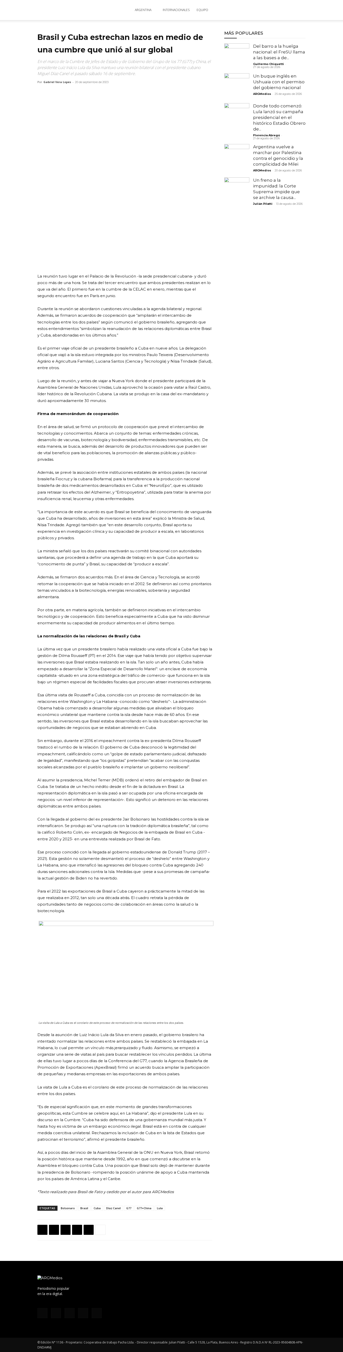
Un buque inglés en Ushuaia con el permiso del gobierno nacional (279, 82)
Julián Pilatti (262, 204)
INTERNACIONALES (176, 10)
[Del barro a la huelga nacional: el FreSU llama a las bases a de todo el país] (236, 56)
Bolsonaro (68, 1208)
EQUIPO (202, 10)
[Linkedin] (77, 1230)
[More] (100, 1230)
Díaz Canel (113, 1208)
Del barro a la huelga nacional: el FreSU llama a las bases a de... (279, 52)
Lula (160, 1208)
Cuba (97, 1208)
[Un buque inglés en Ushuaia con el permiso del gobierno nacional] (236, 85)
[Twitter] (277, 10)
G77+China (144, 1208)
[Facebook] (253, 10)
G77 (128, 1208)
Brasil (84, 1208)
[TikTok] (269, 10)
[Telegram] (89, 1230)
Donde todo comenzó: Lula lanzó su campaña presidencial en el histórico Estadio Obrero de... (279, 117)
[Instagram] (261, 10)
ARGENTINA (143, 10)
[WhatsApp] (66, 1230)
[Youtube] (286, 10)
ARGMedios (262, 94)
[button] (300, 10)
